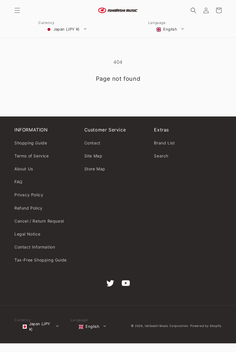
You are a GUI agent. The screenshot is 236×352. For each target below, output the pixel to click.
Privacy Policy (28, 194)
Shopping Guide (30, 142)
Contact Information (34, 246)
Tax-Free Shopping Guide (40, 259)
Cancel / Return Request (39, 221)
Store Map (94, 168)
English (170, 29)
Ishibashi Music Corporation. (167, 325)
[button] (17, 10)
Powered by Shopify (206, 325)
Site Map (93, 155)
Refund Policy (28, 208)
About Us (23, 168)
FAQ (18, 181)
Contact (92, 142)
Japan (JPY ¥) (67, 29)
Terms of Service (31, 155)
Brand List (164, 142)
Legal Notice (27, 233)
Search (161, 155)
